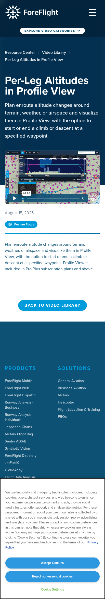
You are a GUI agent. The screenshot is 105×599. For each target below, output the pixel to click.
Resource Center (20, 52)
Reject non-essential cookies (52, 576)
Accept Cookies (52, 562)
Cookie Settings (52, 589)
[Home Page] (31, 12)
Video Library (54, 52)
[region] (52, 538)
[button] (92, 12)
